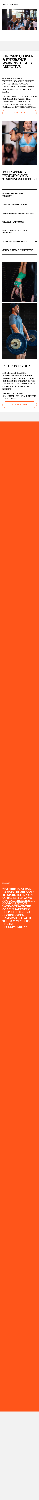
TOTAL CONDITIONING (10, 4)
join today (19, 113)
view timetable (19, 404)
